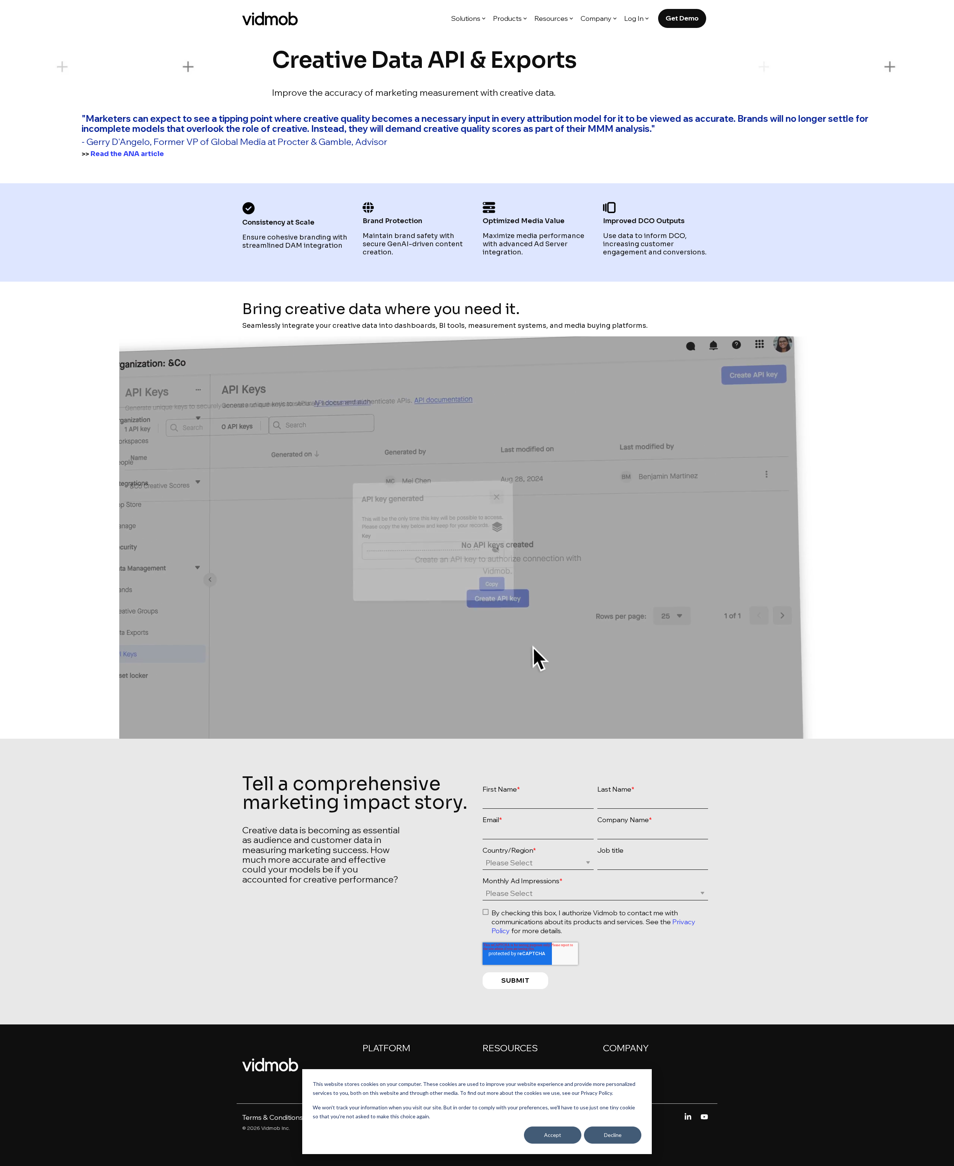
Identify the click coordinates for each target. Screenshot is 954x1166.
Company (596, 18)
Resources (551, 18)
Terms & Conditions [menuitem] (272, 1117)
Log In (634, 18)
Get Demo (682, 18)
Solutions (465, 18)
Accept (552, 1135)
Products (507, 18)
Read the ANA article (127, 154)
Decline (613, 1135)
